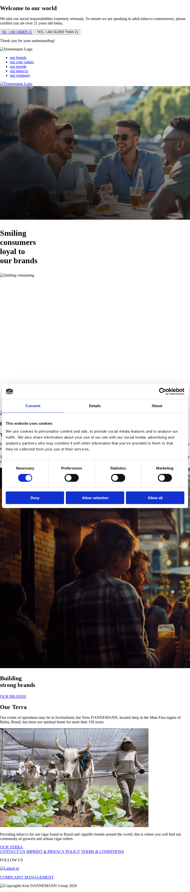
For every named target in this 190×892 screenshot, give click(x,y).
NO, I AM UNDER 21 (17, 32)
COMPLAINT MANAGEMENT (27, 877)
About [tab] (157, 406)
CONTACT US (12, 851)
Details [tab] (95, 406)
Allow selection (95, 497)
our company (20, 75)
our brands (18, 57)
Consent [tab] (32, 406)
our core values (22, 62)
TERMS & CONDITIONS (102, 851)
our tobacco (19, 71)
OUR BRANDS (13, 696)
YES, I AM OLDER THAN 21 (57, 32)
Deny (34, 497)
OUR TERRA (11, 847)
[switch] (72, 478)
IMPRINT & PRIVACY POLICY (53, 851)
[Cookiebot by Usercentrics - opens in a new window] (162, 391)
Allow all (155, 497)
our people (18, 66)
